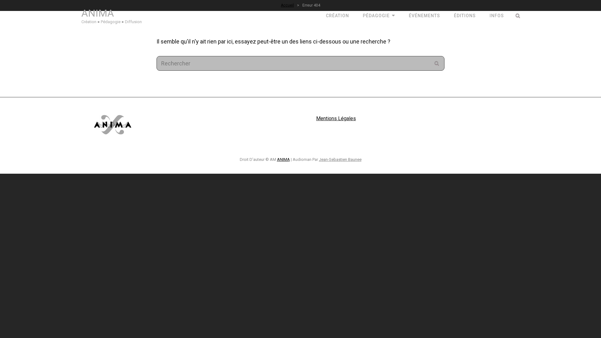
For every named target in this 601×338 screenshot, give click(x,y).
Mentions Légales (336, 118)
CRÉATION (337, 15)
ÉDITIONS (465, 15)
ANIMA (97, 13)
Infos (497, 15)
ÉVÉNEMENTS (424, 15)
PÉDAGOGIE (376, 15)
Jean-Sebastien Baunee (340, 159)
